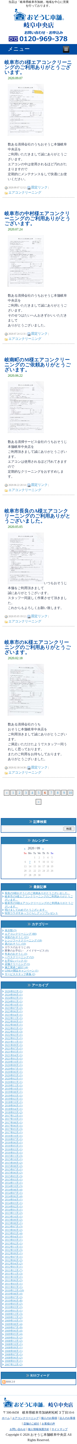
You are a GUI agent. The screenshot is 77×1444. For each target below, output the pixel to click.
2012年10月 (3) (13, 1250)
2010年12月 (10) (14, 1290)
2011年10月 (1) (13, 1277)
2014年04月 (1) (13, 1199)
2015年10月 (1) (13, 1159)
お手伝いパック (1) (16, 960)
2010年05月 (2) (13, 1303)
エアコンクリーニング (24, 192)
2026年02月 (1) (13, 991)
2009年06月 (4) (13, 1330)
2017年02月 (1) (13, 1132)
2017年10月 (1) (13, 1118)
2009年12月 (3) (13, 1314)
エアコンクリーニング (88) (21, 933)
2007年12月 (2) (13, 1364)
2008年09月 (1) (13, 1347)
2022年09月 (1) (13, 1021)
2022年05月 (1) (13, 1028)
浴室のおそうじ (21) (17, 937)
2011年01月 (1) (13, 1287)
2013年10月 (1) (13, 1216)
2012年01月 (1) (13, 1266)
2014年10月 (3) (13, 1186)
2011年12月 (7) (13, 1270)
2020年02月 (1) (13, 1078)
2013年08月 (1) (13, 1223)
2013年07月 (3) (13, 1226)
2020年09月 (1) (13, 1065)
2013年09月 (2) (13, 1219)
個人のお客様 (49, 1418)
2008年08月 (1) (13, 1351)
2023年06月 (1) (13, 1011)
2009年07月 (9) (13, 1327)
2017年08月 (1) (13, 1122)
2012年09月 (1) (13, 1253)
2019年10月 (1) (13, 1088)
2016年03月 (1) (13, 1149)
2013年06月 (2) (13, 1230)
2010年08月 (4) (13, 1293)
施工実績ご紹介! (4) (16, 967)
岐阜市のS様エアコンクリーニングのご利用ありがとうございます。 (39, 898)
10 (70, 792)
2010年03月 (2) (13, 1307)
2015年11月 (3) (13, 1156)
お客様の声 (48, 1423)
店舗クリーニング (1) (17, 964)
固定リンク (39, 187)
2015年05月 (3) (13, 1176)
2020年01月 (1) (13, 1082)
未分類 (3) (10, 930)
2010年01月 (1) (13, 1310)
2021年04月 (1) (13, 1055)
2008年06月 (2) (13, 1357)
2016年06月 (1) (13, 1142)
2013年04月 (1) (13, 1236)
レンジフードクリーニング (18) (23, 940)
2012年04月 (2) (13, 1263)
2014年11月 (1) (13, 1182)
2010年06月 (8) (13, 1300)
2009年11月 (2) (13, 1317)
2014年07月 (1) (13, 1193)
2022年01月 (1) (13, 1038)
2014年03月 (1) (13, 1203)
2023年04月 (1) (13, 1014)
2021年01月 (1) (13, 1058)
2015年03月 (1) (13, 1179)
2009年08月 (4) (13, 1324)
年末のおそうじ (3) (16, 953)
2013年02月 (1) (13, 1243)
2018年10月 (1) (13, 1102)
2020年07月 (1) (13, 1068)
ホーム (6, 1418)
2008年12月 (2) (13, 1340)
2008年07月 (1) (13, 1354)
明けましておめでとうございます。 (26, 909)
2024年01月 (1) (13, 1001)
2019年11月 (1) (13, 1085)
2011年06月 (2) (13, 1280)
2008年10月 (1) (13, 1344)
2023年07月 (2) (13, 1008)
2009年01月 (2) (13, 1337)
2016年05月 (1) (13, 1145)
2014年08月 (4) (13, 1189)
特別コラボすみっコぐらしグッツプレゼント (31, 913)
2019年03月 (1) (13, 1095)
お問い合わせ (18, 1429)
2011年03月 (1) (13, 1283)
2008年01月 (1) (13, 1361)
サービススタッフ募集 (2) (20, 974)
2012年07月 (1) (13, 1256)
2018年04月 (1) (13, 1109)
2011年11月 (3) (13, 1273)
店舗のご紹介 (31, 1423)
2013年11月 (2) (13, 1213)
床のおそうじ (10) (15, 943)
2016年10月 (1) (13, 1135)
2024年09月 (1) (13, 994)
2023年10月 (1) (13, 1004)
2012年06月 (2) (13, 1260)
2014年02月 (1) (13, 1206)
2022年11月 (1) (13, 1018)
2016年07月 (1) (13, 1139)
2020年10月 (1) (13, 1061)
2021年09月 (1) (13, 1045)
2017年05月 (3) (13, 1129)
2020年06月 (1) (13, 1072)
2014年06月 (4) (13, 1196)
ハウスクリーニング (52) (19, 957)
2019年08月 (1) (13, 1092)
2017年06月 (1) (13, 1125)
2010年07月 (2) (13, 1297)
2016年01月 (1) (13, 1152)
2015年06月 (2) (13, 1172)
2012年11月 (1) (13, 1246)
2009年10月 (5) (13, 1320)
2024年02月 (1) (13, 997)
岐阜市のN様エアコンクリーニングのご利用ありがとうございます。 (39, 904)
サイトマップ (60, 1429)
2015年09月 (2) (13, 1162)
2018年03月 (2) (13, 1112)
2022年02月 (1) (13, 1035)
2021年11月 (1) (13, 1041)
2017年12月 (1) (13, 1115)
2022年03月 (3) (13, 1031)
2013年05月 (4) (13, 1233)
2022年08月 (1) (13, 1024)
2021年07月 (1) (13, 1048)
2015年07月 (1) (13, 1169)
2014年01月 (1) (13, 1209)
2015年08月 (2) (13, 1166)
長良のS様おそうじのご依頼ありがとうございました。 (37, 893)
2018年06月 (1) (13, 1105)
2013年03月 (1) (13, 1239)
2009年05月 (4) (13, 1334)
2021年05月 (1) (13, 1051)
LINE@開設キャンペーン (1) (21, 970)
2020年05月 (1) (13, 1075)
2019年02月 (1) (13, 1098)
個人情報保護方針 (38, 1429)
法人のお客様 (67, 1418)
